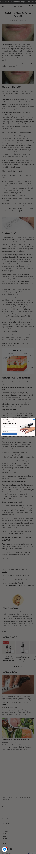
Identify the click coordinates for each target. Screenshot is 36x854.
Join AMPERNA (9, 434)
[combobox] (9, 431)
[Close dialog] (34, 419)
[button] (4, 849)
